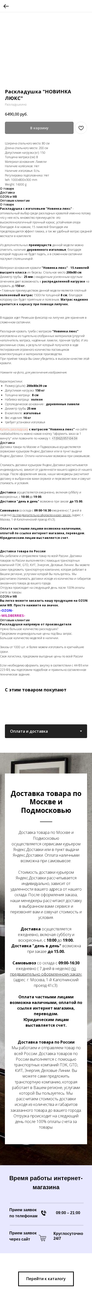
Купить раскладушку (14, 429)
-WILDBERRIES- (12, 615)
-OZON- (6, 610)
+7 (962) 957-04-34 (64, 438)
